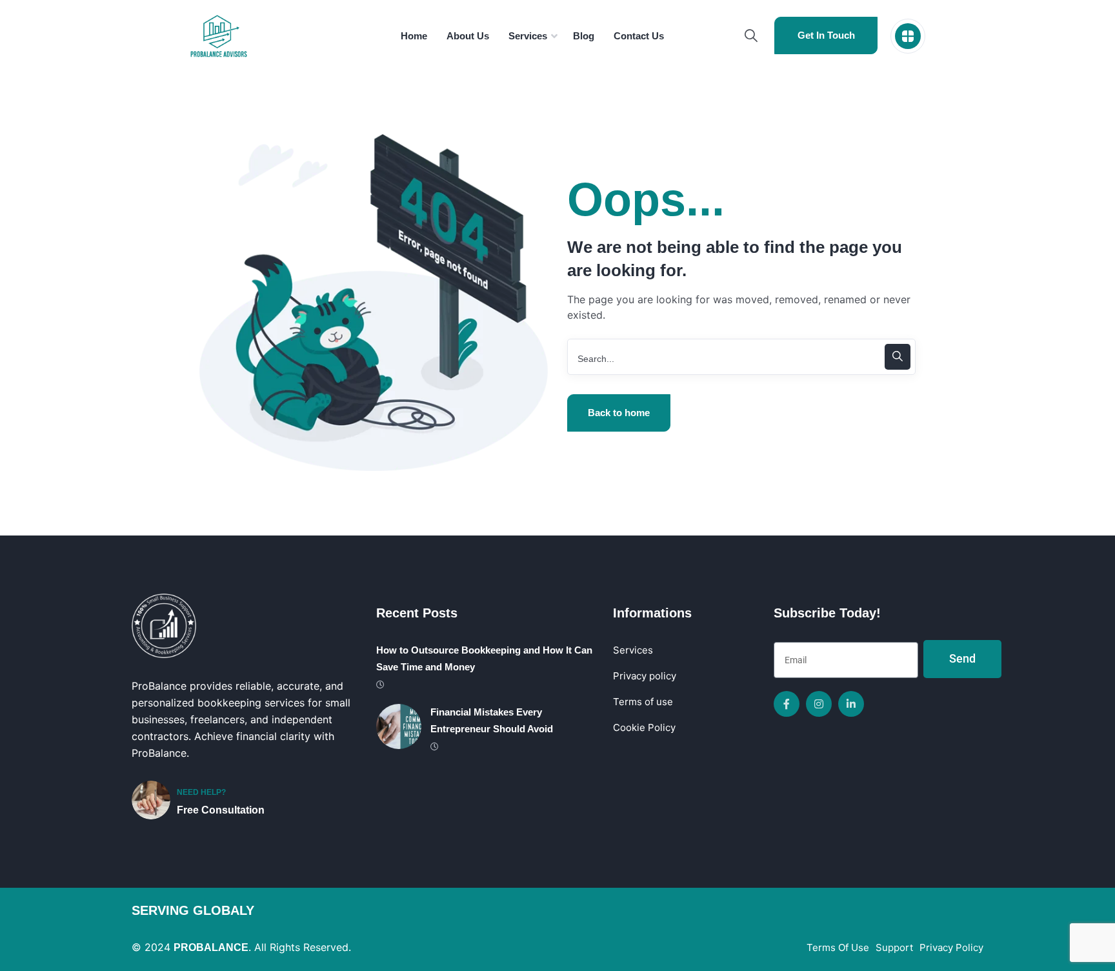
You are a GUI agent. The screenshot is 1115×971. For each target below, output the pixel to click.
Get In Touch (826, 35)
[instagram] (819, 704)
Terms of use (643, 702)
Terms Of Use (838, 947)
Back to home (619, 412)
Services (633, 650)
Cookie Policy (644, 727)
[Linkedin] (851, 704)
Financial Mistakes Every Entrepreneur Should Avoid (491, 720)
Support (894, 947)
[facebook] (786, 704)
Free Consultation (221, 810)
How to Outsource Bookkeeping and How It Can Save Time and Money (484, 658)
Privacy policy (644, 676)
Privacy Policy (951, 947)
